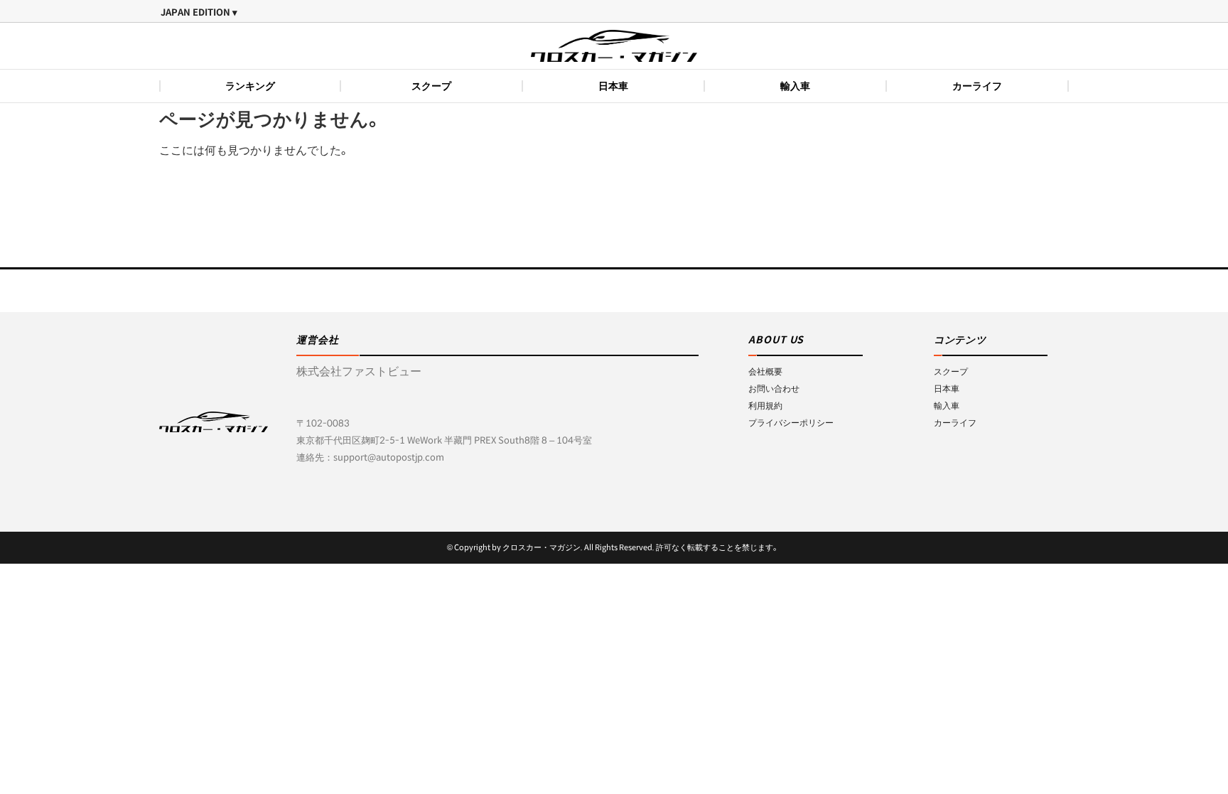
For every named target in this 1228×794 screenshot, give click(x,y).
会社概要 (765, 371)
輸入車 (795, 86)
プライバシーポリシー (791, 422)
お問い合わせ (773, 388)
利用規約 (765, 405)
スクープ (431, 86)
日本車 (613, 86)
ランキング (250, 86)
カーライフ (977, 86)
